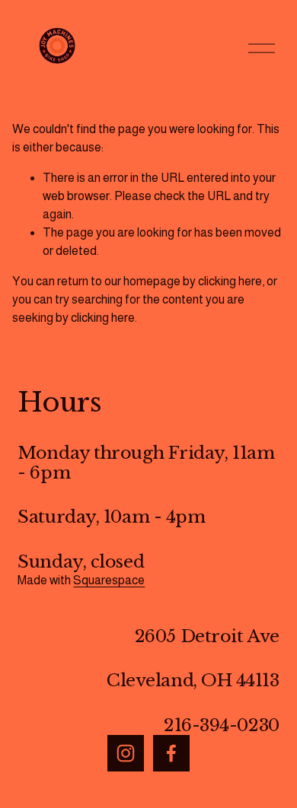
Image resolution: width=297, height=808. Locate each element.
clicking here (230, 281)
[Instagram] (125, 753)
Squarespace (109, 580)
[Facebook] (171, 753)
